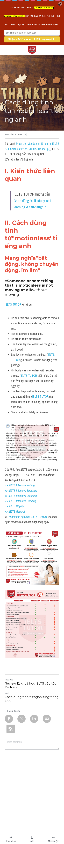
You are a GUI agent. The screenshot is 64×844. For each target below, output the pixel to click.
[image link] (32, 49)
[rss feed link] (10, 729)
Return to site (13, 711)
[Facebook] (9, 719)
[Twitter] (21, 719)
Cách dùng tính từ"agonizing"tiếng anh (32, 699)
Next (7, 693)
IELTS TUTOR (13, 304)
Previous (9, 679)
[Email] (47, 719)
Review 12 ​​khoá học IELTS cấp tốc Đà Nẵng (30, 685)
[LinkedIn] (34, 719)
